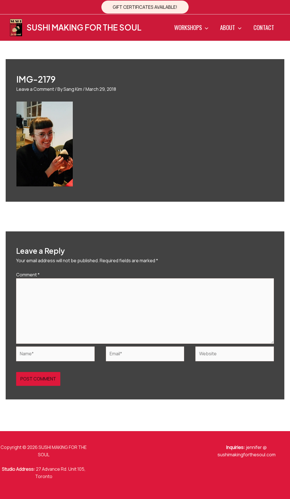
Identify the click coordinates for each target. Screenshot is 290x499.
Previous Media (24, 216)
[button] (145, 7)
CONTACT (263, 27)
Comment (28, 275)
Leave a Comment (35, 89)
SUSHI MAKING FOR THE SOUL (84, 27)
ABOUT (227, 27)
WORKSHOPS (188, 27)
